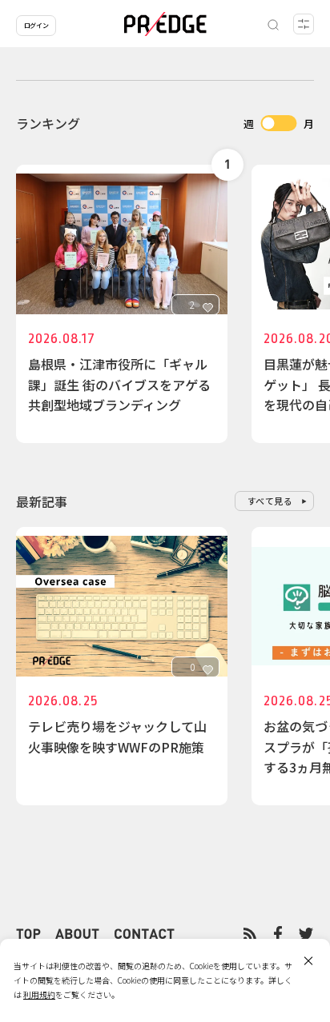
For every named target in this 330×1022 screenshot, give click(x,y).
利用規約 (39, 994)
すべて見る (270, 500)
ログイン (36, 25)
